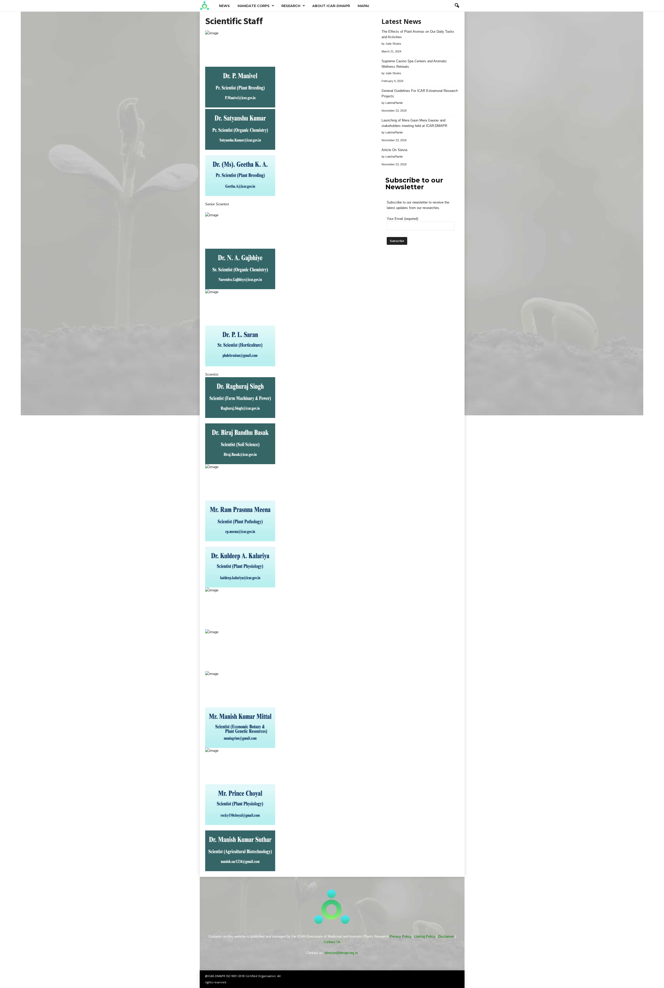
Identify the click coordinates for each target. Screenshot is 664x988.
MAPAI (363, 6)
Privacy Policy (400, 936)
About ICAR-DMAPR (331, 6)
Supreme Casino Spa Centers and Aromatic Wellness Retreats (414, 64)
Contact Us (332, 942)
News (224, 6)
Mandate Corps (253, 6)
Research (290, 6)
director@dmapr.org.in (341, 953)
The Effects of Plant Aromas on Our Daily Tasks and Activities (418, 34)
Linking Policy (424, 936)
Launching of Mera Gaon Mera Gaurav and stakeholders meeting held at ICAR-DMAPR (414, 123)
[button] (456, 5)
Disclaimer (446, 936)
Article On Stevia (394, 150)
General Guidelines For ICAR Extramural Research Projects (420, 93)
